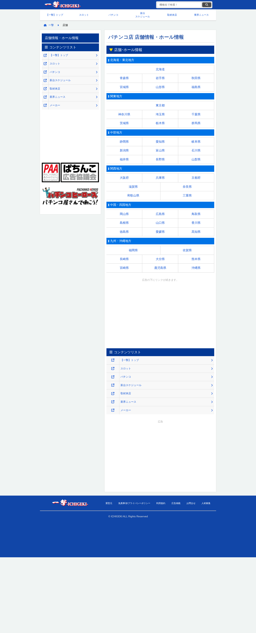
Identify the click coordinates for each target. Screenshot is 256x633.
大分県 (160, 259)
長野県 (160, 159)
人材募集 (205, 503)
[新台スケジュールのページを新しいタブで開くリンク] (112, 385)
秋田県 (196, 78)
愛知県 (160, 141)
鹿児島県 (160, 267)
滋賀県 (133, 186)
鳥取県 (196, 214)
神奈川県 (124, 114)
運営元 (109, 503)
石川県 (196, 150)
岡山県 (124, 214)
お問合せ (190, 503)
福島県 (196, 87)
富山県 (160, 150)
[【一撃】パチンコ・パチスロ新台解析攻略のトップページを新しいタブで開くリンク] (112, 360)
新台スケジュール (142, 15)
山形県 (160, 87)
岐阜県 (196, 141)
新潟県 (124, 150)
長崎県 (124, 259)
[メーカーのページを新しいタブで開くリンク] (112, 410)
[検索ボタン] (206, 4)
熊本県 (196, 259)
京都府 (196, 177)
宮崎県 (124, 267)
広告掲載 (175, 503)
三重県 (187, 195)
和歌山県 (133, 195)
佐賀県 (187, 250)
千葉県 (196, 114)
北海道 (160, 69)
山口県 (160, 222)
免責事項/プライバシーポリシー (134, 503)
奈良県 (187, 186)
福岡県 (133, 250)
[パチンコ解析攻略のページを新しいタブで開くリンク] (112, 377)
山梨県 (196, 159)
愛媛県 (160, 231)
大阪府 (124, 177)
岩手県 (160, 78)
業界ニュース (201, 14)
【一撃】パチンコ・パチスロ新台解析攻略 (62, 5)
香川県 (196, 222)
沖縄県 (196, 267)
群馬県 (196, 123)
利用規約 (160, 503)
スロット (84, 14)
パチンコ (113, 14)
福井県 (124, 159)
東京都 (160, 105)
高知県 (196, 231)
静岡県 (124, 141)
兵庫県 (160, 177)
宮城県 (124, 87)
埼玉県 (160, 114)
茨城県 (124, 123)
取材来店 (172, 14)
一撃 (51, 25)
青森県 (124, 78)
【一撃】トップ (54, 14)
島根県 (124, 222)
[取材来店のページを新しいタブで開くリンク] (112, 393)
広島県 (160, 214)
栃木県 (160, 123)
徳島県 (124, 231)
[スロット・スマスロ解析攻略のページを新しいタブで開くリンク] (112, 368)
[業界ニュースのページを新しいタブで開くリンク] (112, 402)
